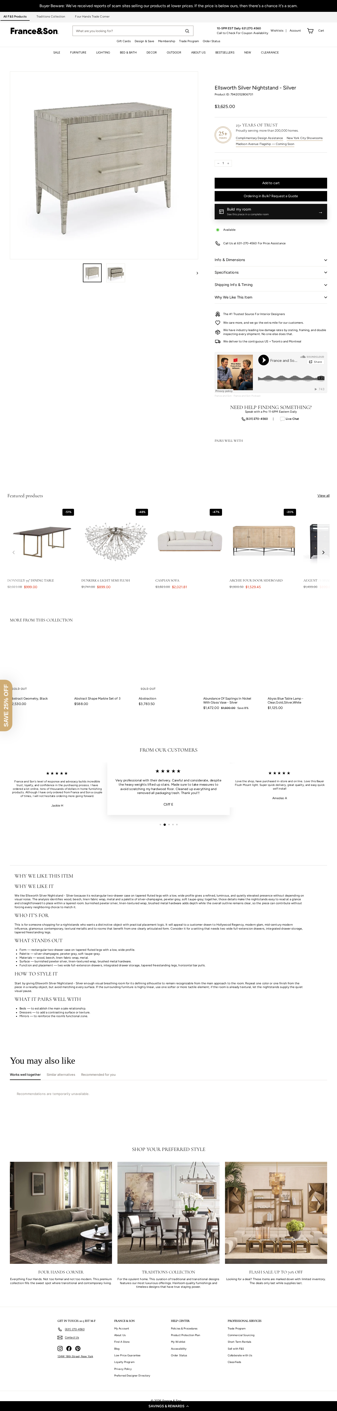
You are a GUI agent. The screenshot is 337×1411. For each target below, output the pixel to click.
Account (295, 30)
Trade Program (189, 41)
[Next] (195, 273)
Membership (166, 41)
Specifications (227, 272)
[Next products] (323, 552)
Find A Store (122, 1341)
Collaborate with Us (240, 1355)
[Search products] (187, 31)
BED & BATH (128, 52)
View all (324, 496)
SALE (56, 52)
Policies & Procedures (184, 1328)
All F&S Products (15, 16)
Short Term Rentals (239, 1341)
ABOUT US (198, 52)
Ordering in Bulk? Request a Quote (271, 196)
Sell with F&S (236, 1348)
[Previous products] (13, 552)
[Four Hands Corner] (61, 1213)
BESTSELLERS (224, 52)
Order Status (211, 41)
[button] (168, 1406)
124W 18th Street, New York (75, 1356)
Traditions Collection (51, 16)
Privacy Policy (123, 1369)
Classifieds (234, 1362)
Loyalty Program (124, 1362)
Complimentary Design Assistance (259, 138)
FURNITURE (78, 52)
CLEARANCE (270, 52)
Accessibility (179, 1348)
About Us (120, 1335)
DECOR (152, 52)
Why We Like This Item (233, 297)
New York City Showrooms (305, 138)
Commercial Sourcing (241, 1335)
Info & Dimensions (230, 260)
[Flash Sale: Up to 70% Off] (276, 1213)
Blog (116, 1348)
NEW (247, 52)
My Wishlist (178, 1341)
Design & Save (144, 41)
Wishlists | (279, 30)
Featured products (25, 496)
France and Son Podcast (247, 395)
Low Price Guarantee (127, 1355)
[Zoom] (104, 165)
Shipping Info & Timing (234, 284)
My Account (121, 1328)
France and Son (223, 395)
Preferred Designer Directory (132, 1375)
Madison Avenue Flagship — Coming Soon (265, 144)
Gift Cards (124, 41)
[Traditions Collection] (168, 1213)
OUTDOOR (174, 52)
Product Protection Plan (185, 1335)
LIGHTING (103, 52)
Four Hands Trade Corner (92, 16)
